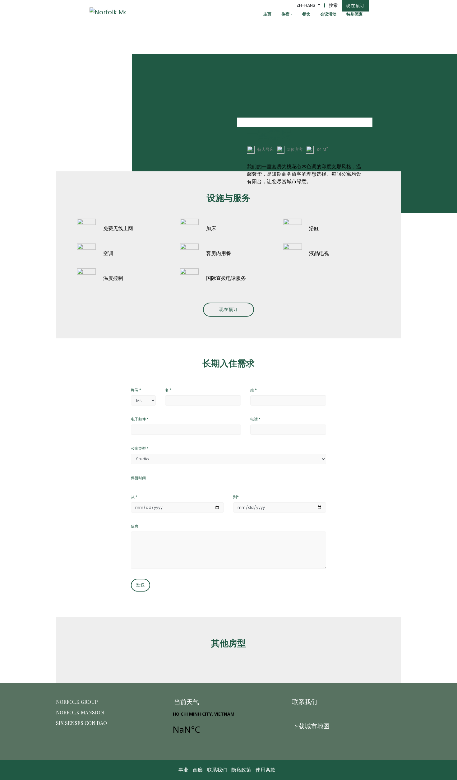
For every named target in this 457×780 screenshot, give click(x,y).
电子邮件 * (140, 419)
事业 (183, 769)
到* (236, 496)
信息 (134, 526)
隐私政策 (241, 769)
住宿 (285, 14)
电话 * (255, 419)
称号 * (136, 389)
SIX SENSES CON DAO (81, 723)
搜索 (333, 5)
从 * (134, 496)
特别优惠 (354, 14)
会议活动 (328, 14)
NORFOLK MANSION (80, 712)
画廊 (198, 769)
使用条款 (265, 769)
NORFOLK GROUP (77, 702)
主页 (267, 14)
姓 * (253, 389)
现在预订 (355, 5)
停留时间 (138, 478)
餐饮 (306, 14)
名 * (168, 389)
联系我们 (217, 769)
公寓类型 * (140, 448)
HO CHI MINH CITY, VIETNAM (227, 726)
